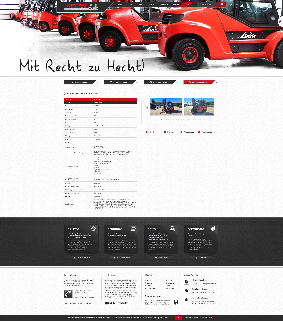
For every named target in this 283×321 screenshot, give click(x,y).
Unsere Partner (154, 296)
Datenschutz (170, 288)
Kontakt (80, 303)
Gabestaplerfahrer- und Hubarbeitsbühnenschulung (117, 235)
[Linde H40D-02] (166, 106)
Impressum (72, 303)
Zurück (153, 132)
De (185, 4)
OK (178, 318)
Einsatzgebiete (170, 283)
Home (149, 280)
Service (149, 283)
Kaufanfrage (207, 132)
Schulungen (169, 280)
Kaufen (168, 286)
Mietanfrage (189, 132)
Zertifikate (88, 303)
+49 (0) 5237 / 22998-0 (85, 297)
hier (214, 318)
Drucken (170, 132)
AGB (65, 303)
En (188, 4)
